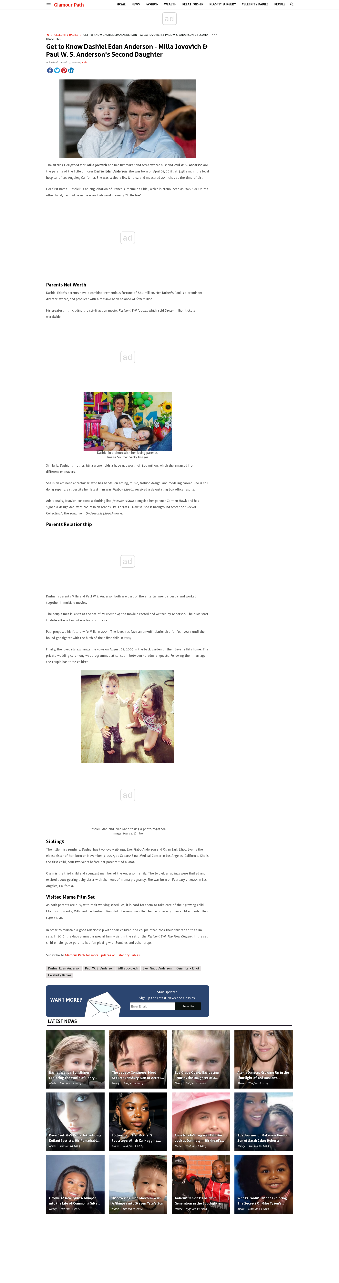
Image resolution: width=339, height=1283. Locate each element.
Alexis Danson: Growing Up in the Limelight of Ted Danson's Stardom (263, 1078)
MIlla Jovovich (128, 968)
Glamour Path (69, 5)
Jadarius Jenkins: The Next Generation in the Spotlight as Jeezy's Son (198, 1203)
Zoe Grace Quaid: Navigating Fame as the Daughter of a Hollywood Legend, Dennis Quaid (200, 1078)
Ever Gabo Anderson (157, 968)
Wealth (170, 4)
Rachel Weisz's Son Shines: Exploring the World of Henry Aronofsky (72, 1078)
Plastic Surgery (223, 4)
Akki (84, 62)
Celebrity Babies (255, 4)
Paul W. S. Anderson (99, 968)
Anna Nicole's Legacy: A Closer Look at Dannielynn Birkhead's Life (198, 1140)
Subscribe (188, 1006)
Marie (52, 1083)
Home (121, 4)
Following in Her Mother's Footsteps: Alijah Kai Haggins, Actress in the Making (135, 1140)
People (279, 4)
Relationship (193, 4)
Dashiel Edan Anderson (64, 968)
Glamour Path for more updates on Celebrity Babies (102, 955)
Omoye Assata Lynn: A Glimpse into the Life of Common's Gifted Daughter (74, 1203)
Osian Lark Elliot (187, 968)
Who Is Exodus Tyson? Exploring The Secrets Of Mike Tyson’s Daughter (262, 1203)
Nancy (115, 1083)
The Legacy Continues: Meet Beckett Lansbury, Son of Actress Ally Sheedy (137, 1078)
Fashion (152, 4)
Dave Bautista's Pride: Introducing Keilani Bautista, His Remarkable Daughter (75, 1140)
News (136, 4)
